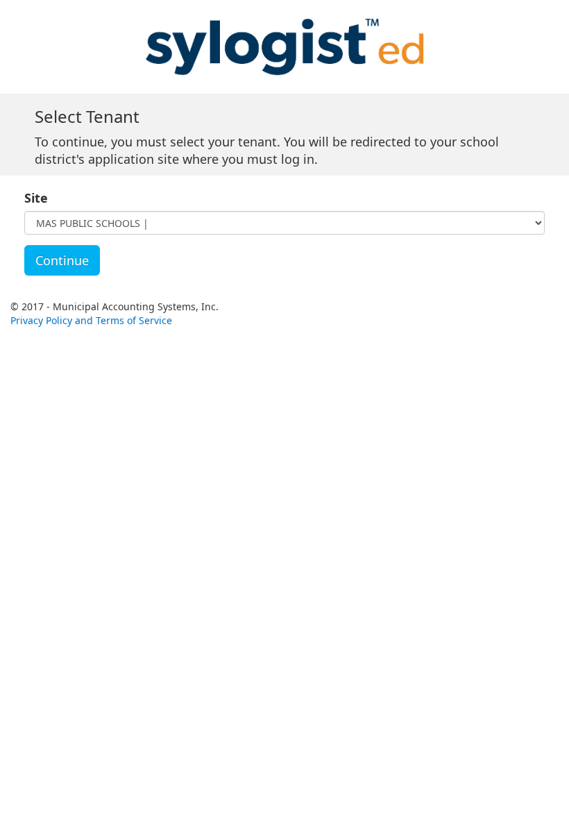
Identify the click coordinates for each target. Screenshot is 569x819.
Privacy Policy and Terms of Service (91, 320)
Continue (62, 260)
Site (36, 197)
